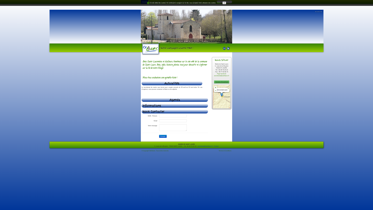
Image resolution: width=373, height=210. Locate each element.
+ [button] (215, 87)
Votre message (152, 125)
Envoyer (162, 136)
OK (224, 3)
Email (155, 121)
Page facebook (221, 73)
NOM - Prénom (152, 116)
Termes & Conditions (225, 150)
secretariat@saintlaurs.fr (221, 75)
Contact (216, 146)
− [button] (215, 90)
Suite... (219, 3)
